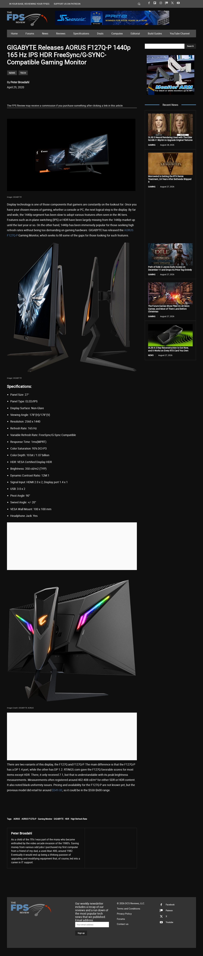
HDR (67, 818)
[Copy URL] (58, 95)
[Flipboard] (155, 3)
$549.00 (57, 790)
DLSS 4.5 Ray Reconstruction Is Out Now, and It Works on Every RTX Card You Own (168, 349)
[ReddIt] (44, 95)
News (12, 72)
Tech (23, 72)
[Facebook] (149, 3)
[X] (172, 3)
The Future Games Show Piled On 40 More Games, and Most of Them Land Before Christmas (168, 308)
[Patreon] (166, 3)
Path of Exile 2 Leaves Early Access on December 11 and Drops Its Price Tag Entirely (170, 268)
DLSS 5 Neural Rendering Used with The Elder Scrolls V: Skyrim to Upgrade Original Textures (170, 139)
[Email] (51, 95)
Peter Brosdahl (20, 82)
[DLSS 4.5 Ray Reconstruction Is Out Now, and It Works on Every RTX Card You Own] (170, 335)
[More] (66, 95)
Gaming (151, 145)
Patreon (169, 910)
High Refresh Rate (79, 818)
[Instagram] (161, 3)
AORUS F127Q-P (29, 818)
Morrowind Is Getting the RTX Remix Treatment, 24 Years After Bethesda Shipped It (169, 179)
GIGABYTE (58, 818)
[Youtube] (178, 3)
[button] (139, 4)
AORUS (16, 818)
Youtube (169, 922)
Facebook (170, 904)
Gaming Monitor (45, 818)
